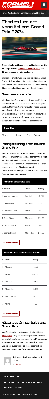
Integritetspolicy (13, 387)
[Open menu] (44, 5)
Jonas (18, 364)
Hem (4, 13)
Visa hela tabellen (10, 242)
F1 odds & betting (32, 382)
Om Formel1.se (11, 382)
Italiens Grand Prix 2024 (29, 68)
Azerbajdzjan (7, 336)
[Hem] (18, 5)
